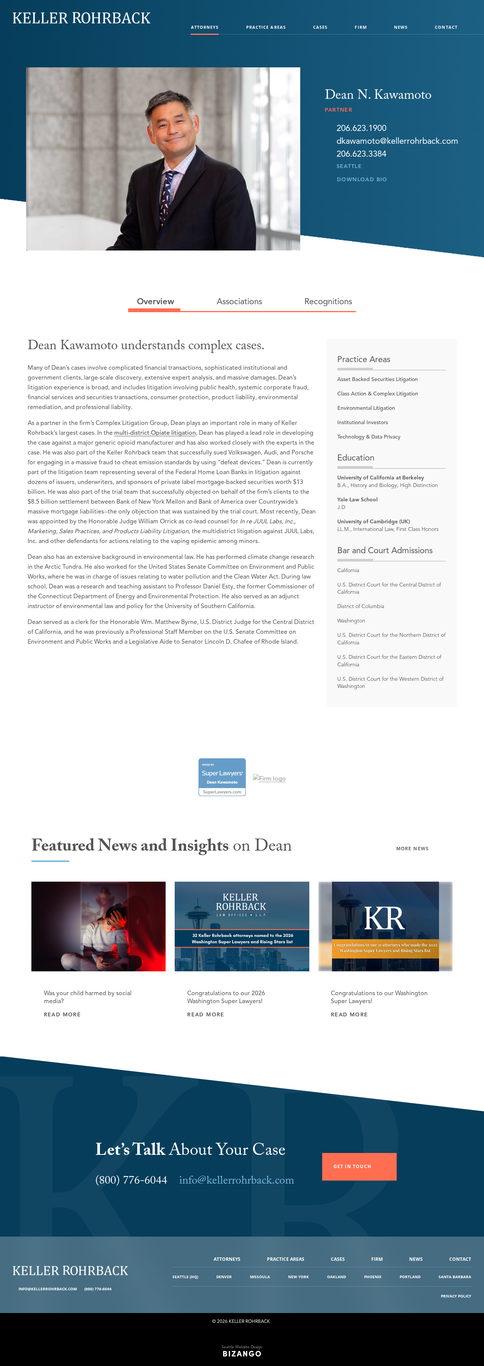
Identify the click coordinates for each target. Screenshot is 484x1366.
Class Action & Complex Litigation (377, 394)
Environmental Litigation (366, 408)
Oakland (336, 1276)
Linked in (124, 1289)
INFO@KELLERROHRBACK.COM (48, 1289)
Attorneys (205, 27)
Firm (360, 27)
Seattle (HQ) (185, 1276)
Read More (62, 1014)
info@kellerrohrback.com (236, 1182)
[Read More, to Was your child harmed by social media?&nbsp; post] (98, 926)
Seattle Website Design (242, 1346)
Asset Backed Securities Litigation (377, 379)
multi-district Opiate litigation (155, 433)
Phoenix (373, 1276)
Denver (224, 1276)
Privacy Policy (456, 1296)
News (401, 27)
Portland (410, 1276)
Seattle (349, 166)
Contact (446, 27)
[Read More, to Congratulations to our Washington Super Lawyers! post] (385, 926)
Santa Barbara (455, 1276)
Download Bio (362, 179)
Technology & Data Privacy (368, 437)
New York (298, 1276)
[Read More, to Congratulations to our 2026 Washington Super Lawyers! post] (242, 926)
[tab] (154, 301)
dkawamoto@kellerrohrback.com (397, 141)
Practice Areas (266, 27)
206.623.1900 (361, 128)
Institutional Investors (362, 422)
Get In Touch (352, 1166)
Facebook (118, 1289)
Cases (320, 27)
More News (412, 848)
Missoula (260, 1276)
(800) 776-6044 (98, 1289)
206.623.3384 (361, 154)
